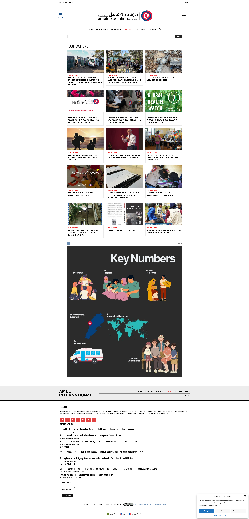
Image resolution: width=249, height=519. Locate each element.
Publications (73, 75)
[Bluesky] (88, 420)
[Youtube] (83, 420)
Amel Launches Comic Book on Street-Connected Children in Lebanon (82, 157)
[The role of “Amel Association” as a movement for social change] (124, 139)
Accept (206, 511)
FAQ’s (225, 515)
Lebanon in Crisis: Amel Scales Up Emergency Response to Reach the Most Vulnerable (124, 120)
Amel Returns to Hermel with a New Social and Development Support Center (90, 435)
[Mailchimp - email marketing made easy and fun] (75, 497)
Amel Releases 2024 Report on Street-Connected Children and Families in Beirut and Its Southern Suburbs (102, 452)
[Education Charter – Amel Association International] (163, 176)
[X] (78, 420)
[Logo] (124, 15)
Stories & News (65, 432)
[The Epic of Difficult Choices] (124, 214)
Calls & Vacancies (66, 471)
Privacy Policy (217, 515)
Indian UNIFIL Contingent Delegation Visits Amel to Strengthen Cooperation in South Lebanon (97, 429)
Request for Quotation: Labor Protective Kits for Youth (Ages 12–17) (86, 475)
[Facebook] (62, 420)
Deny (222, 511)
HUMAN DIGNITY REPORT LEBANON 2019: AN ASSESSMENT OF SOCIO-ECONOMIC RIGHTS (83, 233)
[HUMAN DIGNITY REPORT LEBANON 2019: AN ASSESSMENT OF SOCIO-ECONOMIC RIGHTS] (85, 214)
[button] (245, 496)
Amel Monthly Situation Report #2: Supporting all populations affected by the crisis (83, 120)
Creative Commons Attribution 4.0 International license (149, 504)
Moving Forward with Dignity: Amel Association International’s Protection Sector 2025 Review (124, 80)
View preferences (238, 511)
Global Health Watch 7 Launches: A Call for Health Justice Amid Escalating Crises (163, 120)
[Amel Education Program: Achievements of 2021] (85, 176)
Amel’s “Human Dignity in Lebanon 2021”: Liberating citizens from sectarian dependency (123, 195)
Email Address (67, 489)
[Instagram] (67, 420)
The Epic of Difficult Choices (121, 230)
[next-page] (76, 243)
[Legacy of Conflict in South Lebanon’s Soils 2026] (163, 61)
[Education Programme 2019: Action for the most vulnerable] (163, 214)
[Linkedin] (73, 420)
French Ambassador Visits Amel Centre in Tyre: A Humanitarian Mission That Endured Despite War (98, 441)
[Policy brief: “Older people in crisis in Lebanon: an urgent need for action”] (163, 139)
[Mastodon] (94, 420)
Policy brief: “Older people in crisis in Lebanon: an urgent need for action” (163, 157)
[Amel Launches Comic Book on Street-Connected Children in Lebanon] (85, 139)
